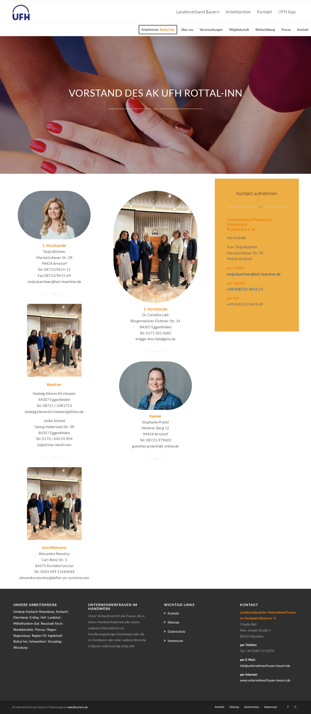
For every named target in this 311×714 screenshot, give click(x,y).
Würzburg (20, 647)
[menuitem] (198, 11)
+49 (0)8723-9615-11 (245, 289)
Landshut (54, 617)
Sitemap (173, 622)
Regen (51, 629)
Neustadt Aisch (51, 623)
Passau (40, 629)
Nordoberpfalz (23, 629)
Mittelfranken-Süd (26, 623)
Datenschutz (176, 631)
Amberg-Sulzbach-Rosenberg (33, 612)
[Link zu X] (295, 706)
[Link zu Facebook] (288, 706)
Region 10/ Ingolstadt (47, 636)
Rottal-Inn (20, 641)
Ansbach (62, 612)
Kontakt (173, 613)
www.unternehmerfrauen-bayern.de (265, 680)
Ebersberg (20, 617)
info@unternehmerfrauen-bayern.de (265, 666)
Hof (43, 617)
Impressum (175, 641)
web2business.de (78, 707)
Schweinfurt (37, 641)
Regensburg (21, 636)
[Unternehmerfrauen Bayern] (21, 11)
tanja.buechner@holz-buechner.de (254, 274)
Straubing (54, 641)
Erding (34, 617)
